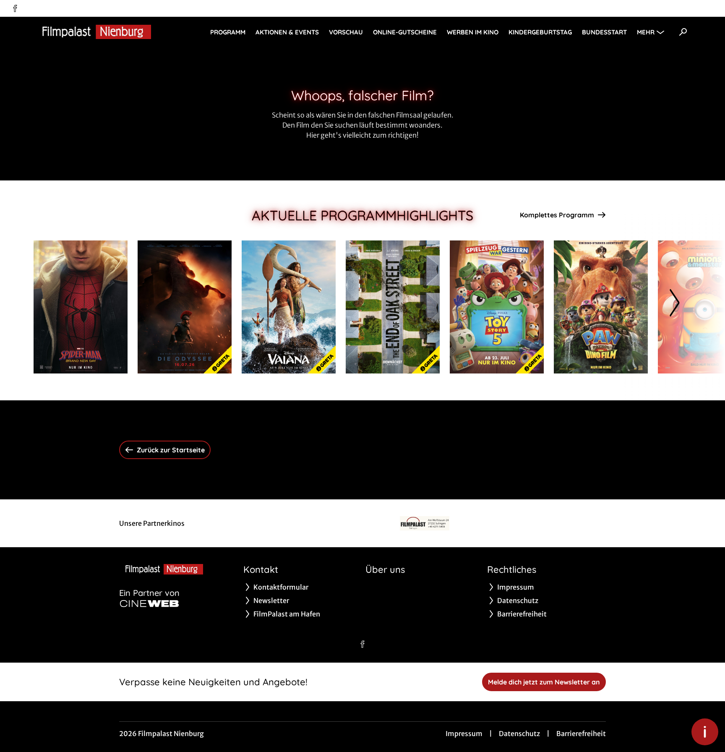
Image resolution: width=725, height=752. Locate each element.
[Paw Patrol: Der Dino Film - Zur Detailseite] (601, 306)
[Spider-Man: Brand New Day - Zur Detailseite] (81, 306)
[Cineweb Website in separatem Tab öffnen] (149, 603)
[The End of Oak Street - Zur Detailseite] (393, 306)
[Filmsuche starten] (683, 32)
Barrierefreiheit (581, 733)
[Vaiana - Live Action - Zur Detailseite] (289, 306)
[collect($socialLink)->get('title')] (15, 8)
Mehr (646, 32)
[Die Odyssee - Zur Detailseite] (185, 306)
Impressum (464, 733)
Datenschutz (519, 733)
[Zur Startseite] (92, 32)
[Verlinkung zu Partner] (424, 523)
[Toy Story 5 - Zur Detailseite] (497, 306)
